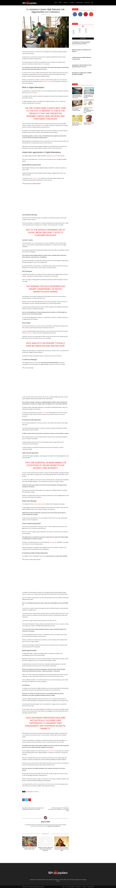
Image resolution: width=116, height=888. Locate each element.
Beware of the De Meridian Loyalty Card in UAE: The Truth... (77, 124)
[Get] (85, 29)
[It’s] (73, 32)
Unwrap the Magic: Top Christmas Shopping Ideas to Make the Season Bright (61, 849)
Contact (63, 886)
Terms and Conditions (70, 886)
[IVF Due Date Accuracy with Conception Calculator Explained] (77, 103)
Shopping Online (91, 886)
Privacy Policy (78, 886)
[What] (79, 29)
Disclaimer (84, 886)
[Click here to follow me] (83, 26)
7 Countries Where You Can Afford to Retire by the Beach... (88, 96)
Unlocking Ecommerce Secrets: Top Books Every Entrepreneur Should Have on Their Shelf (33, 808)
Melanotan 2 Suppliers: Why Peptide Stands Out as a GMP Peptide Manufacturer (45, 849)
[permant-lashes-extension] (79, 32)
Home (56, 2)
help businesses (29, 332)
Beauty (60, 2)
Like (75, 12)
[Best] (85, 32)
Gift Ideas (72, 2)
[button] (92, 2)
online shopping (45, 412)
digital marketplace (33, 92)
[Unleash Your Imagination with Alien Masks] (89, 118)
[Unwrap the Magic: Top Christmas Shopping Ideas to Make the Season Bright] (61, 841)
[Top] (73, 33)
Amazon (42, 125)
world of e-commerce (47, 81)
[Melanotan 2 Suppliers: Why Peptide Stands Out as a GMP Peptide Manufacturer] (45, 841)
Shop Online (87, 2)
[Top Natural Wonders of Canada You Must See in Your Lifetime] (77, 90)
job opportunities (54, 155)
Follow (80, 12)
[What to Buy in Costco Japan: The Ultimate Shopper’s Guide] (29, 841)
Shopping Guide (79, 2)
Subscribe (91, 12)
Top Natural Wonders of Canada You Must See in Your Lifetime (77, 96)
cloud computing (53, 542)
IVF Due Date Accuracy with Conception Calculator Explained (76, 109)
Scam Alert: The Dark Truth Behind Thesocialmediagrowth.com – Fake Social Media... (89, 110)
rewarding (47, 784)
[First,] (73, 30)
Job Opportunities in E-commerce (32, 791)
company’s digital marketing (39, 504)
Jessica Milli (45, 822)
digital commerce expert (35, 178)
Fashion (65, 2)
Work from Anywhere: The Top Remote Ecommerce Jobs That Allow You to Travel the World (58, 809)
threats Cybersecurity (51, 750)
